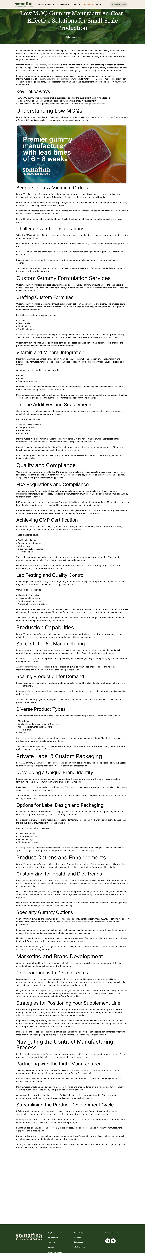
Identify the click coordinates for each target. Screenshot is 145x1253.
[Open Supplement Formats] (53, 4)
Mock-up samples (24, 1119)
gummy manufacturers (51, 56)
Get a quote (78, 1242)
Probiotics (23, 425)
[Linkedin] (113, 1240)
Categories (52, 1242)
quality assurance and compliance (56, 79)
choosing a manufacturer (93, 104)
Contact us (78, 1237)
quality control (104, 475)
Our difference (53, 1238)
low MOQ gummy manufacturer (45, 65)
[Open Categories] (81, 4)
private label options (25, 1015)
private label (59, 763)
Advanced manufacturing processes (33, 667)
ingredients (21, 494)
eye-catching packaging (52, 990)
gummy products (105, 117)
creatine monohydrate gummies (75, 922)
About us (51, 1247)
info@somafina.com (81, 1247)
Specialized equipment (27, 738)
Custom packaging (25, 848)
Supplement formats (55, 1233)
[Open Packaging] (92, 4)
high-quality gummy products (83, 1070)
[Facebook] (107, 1240)
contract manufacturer (42, 1054)
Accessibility (78, 1233)
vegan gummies (60, 880)
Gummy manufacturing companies (32, 334)
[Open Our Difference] (68, 4)
